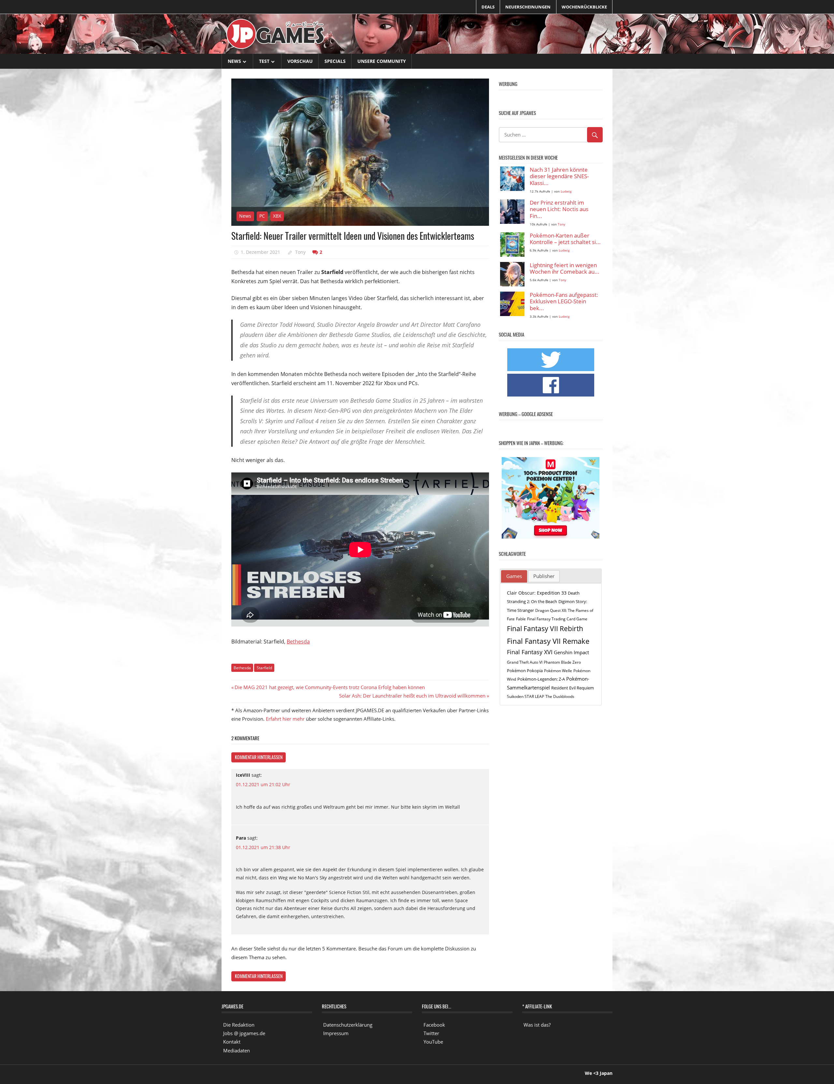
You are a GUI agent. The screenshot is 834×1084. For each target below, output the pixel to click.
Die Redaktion (238, 1024)
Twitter (431, 1033)
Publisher (543, 576)
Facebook (434, 1024)
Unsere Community (381, 61)
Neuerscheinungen (528, 7)
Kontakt (231, 1041)
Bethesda (298, 641)
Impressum (336, 1033)
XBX (277, 216)
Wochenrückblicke (584, 7)
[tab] (514, 576)
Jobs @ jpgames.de (244, 1033)
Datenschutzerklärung (347, 1024)
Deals (488, 7)
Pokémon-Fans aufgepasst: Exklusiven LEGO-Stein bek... (564, 302)
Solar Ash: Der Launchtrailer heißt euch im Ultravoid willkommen (412, 695)
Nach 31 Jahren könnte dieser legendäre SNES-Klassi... (559, 176)
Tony (300, 252)
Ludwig (566, 191)
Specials (335, 61)
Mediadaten (236, 1050)
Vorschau (300, 61)
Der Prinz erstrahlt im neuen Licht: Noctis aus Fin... (559, 209)
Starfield (264, 668)
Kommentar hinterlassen (258, 757)
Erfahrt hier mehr (285, 718)
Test (264, 61)
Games (514, 576)
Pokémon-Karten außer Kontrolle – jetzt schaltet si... (565, 239)
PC (262, 216)
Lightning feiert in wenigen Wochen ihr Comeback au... (564, 268)
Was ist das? (537, 1024)
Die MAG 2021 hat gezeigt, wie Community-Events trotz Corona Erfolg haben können (329, 687)
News (234, 61)
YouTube (433, 1041)
